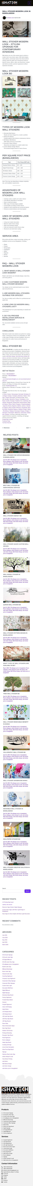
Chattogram (23, 399)
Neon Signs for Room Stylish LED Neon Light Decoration (16, 913)
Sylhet (28, 409)
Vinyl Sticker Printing (7, 1058)
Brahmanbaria (23, 402)
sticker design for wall (17, 461)
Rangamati (9, 402)
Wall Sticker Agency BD (12, 516)
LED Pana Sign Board (7, 1018)
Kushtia (14, 407)
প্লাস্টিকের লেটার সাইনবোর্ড (7, 904)
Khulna (10, 405)
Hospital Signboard (7, 1004)
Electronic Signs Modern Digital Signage (12, 907)
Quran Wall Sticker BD (12, 604)
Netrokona (12, 399)
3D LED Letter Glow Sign (8, 962)
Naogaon (18, 404)
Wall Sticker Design (17, 463)
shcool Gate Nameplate (8, 1047)
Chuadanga (24, 407)
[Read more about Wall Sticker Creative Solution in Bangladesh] (16, 857)
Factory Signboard (6, 997)
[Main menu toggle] (29, 3)
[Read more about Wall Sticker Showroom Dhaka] (16, 770)
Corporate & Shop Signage (8, 980)
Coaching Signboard (7, 976)
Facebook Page (6, 421)
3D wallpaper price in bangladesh (18, 459)
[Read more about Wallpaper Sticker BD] (16, 829)
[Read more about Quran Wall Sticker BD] (16, 595)
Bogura (6, 404)
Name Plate (5, 1023)
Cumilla (7, 400)
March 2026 (5, 944)
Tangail (7, 397)
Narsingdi (20, 394)
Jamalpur (7, 399)
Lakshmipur (26, 400)
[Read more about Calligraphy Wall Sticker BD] (16, 742)
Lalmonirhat (23, 412)
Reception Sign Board (7, 1035)
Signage (4, 1051)
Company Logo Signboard (8, 978)
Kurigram (7, 414)
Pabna (10, 404)
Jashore (24, 405)
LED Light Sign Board (7, 1016)
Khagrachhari (16, 402)
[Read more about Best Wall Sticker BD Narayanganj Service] (16, 475)
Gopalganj (14, 395)
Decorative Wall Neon (7, 988)
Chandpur (12, 400)
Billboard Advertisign (7, 969)
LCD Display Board (7, 1011)
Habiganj (11, 411)
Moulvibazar (6, 411)
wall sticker (25, 461)
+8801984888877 (10, 374)
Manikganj (26, 394)
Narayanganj (15, 394)
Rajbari (25, 395)
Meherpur (18, 407)
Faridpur (10, 395)
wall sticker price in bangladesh (9, 1068)
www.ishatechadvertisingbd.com (10, 379)
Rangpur (22, 411)
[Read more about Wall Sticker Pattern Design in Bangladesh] (16, 623)
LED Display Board (7, 1014)
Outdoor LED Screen (7, 1030)
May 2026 (4, 939)
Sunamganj (17, 411)
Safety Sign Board (6, 1042)
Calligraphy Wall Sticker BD (14, 752)
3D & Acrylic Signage (7, 954)
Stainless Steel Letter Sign (8, 1054)
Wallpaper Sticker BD (11, 839)
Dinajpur (27, 411)
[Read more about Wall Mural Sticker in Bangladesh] (16, 564)
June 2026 (5, 937)
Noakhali (17, 400)
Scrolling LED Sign (6, 1044)
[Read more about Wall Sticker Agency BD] (16, 506)
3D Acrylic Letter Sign (7, 957)
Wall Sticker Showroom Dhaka (15, 780)
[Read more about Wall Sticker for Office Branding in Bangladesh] (16, 445)
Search (4, 888)
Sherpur (17, 399)
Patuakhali (10, 409)
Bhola (5, 409)
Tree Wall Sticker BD (11, 693)
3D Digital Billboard (7, 959)
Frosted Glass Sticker (7, 999)
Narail (10, 407)
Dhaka (5, 394)
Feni (21, 400)
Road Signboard (6, 1037)
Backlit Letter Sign (6, 966)
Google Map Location (7, 419)
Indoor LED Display (7, 1006)
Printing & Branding (7, 1032)
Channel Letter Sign (7, 973)
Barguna (16, 409)
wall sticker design (10, 356)
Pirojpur (25, 409)
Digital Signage (6, 992)
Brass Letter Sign (6, 971)
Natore (14, 404)
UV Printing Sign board (7, 902)
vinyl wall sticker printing (21, 356)
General (4, 1002)
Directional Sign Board (7, 995)
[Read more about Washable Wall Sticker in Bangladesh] (16, 799)
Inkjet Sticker (5, 1009)
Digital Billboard (6, 990)
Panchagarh (11, 412)
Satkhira (19, 405)
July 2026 (4, 935)
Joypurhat (5, 405)
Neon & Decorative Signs (8, 1025)
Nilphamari (17, 412)
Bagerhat (14, 405)
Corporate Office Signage (8, 983)
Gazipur (9, 394)
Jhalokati (20, 409)
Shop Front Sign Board (8, 1049)
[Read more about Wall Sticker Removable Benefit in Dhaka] (16, 712)
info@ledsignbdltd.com (11, 385)
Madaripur (20, 395)
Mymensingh (21, 397)
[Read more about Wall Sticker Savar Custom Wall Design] (16, 534)
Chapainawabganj (25, 404)
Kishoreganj (12, 397)
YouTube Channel (6, 422)
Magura (6, 407)
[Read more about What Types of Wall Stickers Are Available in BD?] (16, 653)
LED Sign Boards (6, 1021)
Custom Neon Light (7, 985)
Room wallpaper (7, 461)
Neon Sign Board (6, 1028)
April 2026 (4, 942)
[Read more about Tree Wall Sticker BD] (16, 684)
